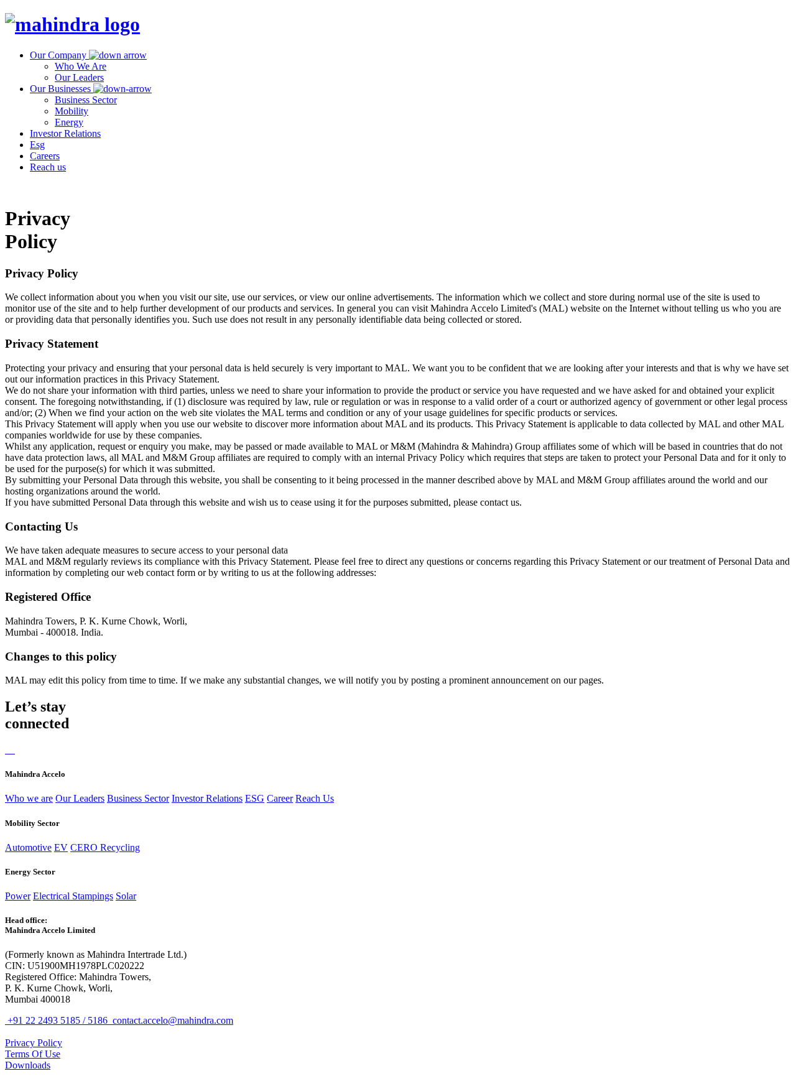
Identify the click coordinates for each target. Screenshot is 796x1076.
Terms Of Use (32, 1054)
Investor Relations (65, 133)
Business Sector (86, 100)
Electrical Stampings (73, 896)
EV (61, 847)
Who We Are (80, 66)
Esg (37, 144)
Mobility (71, 111)
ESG (254, 798)
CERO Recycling (105, 847)
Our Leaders (79, 77)
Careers (45, 156)
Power (17, 896)
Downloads (27, 1065)
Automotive (28, 847)
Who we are (29, 798)
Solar (126, 896)
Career (280, 798)
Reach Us (314, 798)
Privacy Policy (33, 1042)
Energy (69, 122)
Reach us (48, 167)
